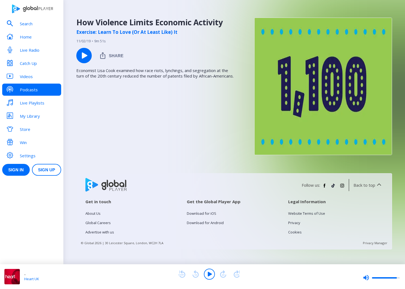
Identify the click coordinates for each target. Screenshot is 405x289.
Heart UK (31, 278)
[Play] (209, 274)
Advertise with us (99, 232)
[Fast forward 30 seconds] (223, 274)
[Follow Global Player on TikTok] (333, 188)
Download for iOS (201, 213)
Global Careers (98, 222)
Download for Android (205, 222)
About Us (93, 213)
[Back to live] (236, 274)
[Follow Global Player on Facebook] (324, 188)
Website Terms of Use (306, 213)
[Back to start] (181, 274)
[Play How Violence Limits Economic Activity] (84, 55)
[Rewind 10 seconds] (195, 274)
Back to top (364, 185)
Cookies (295, 232)
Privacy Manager (375, 243)
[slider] (381, 277)
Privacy (294, 222)
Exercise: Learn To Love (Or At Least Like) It (126, 32)
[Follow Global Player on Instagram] (342, 188)
